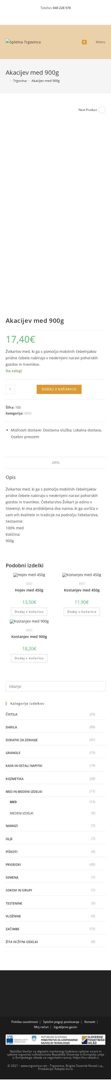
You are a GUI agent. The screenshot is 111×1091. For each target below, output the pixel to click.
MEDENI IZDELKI (21, 813)
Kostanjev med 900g (29, 636)
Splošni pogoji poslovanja (61, 1022)
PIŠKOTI (12, 852)
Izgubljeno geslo (65, 1027)
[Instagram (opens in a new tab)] (56, 14)
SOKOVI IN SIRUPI (19, 890)
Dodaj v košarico (59, 389)
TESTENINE (14, 903)
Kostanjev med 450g (82, 590)
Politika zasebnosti (24, 1022)
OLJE (9, 839)
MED (27, 413)
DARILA (11, 727)
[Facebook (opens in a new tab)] (47, 14)
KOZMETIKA (14, 779)
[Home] (7, 80)
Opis (55, 462)
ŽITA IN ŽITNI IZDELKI (22, 942)
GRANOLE (13, 753)
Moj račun (41, 1027)
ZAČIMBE (12, 929)
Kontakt (89, 1022)
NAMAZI (12, 826)
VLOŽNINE (13, 916)
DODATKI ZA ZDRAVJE (22, 740)
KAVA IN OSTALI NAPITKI (24, 766)
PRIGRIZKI (13, 864)
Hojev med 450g (29, 590)
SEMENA (12, 877)
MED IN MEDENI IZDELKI (24, 791)
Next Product (87, 110)
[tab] (56, 463)
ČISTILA (11, 714)
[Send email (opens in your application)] (64, 14)
